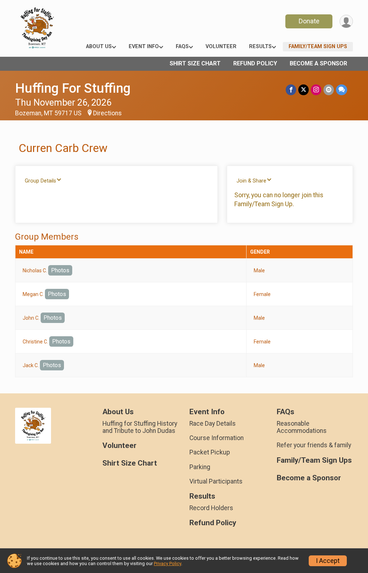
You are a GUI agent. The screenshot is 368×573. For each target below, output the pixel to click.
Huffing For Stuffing (72, 88)
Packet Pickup (209, 452)
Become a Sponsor (318, 63)
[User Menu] (346, 21)
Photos (60, 270)
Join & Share (251, 181)
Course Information (216, 438)
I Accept (328, 560)
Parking (199, 467)
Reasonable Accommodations (302, 427)
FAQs (182, 46)
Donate (309, 21)
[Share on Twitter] (303, 89)
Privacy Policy (167, 563)
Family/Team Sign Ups (318, 46)
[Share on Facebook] (291, 89)
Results (260, 46)
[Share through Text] (341, 89)
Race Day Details (212, 423)
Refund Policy (255, 63)
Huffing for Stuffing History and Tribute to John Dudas (139, 427)
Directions (107, 113)
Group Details (40, 181)
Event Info (144, 46)
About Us (99, 46)
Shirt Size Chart (195, 63)
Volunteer (221, 46)
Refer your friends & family (314, 445)
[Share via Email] (328, 89)
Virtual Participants (216, 481)
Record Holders (211, 508)
